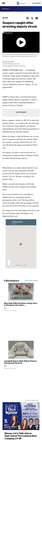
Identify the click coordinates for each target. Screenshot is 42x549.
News (5, 18)
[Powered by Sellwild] (35, 400)
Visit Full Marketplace (31, 280)
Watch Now (36, 3)
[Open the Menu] (3, 3)
